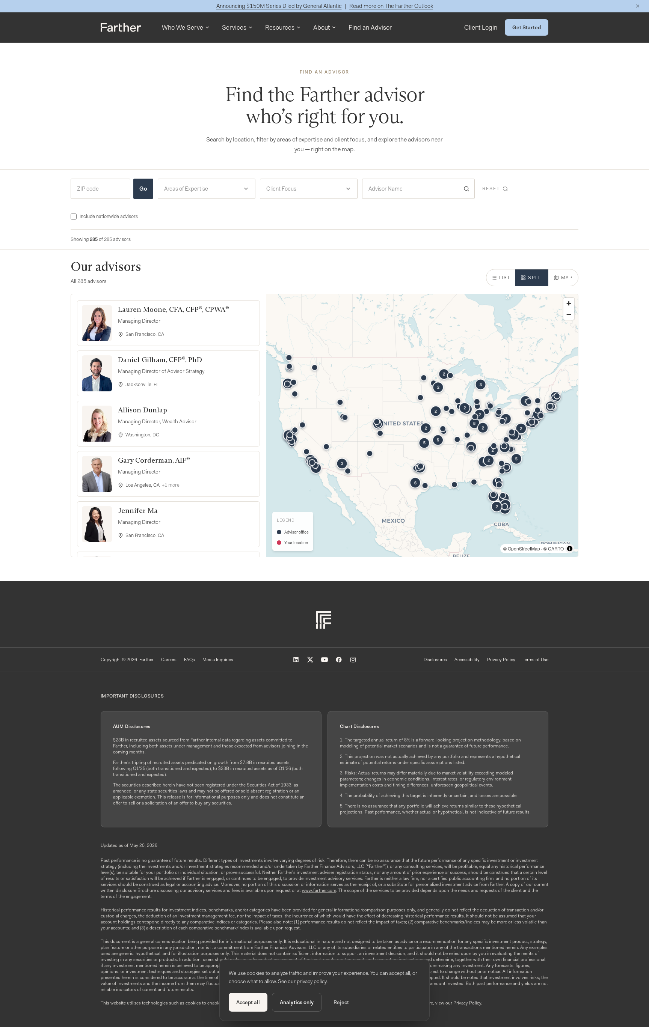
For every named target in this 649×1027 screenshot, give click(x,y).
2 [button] (444, 374)
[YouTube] (324, 659)
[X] (310, 659)
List (504, 278)
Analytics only (297, 1002)
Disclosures (435, 660)
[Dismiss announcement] (637, 6)
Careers (169, 660)
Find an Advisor (370, 27)
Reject (341, 1002)
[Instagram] (353, 659)
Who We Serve (182, 27)
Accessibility (467, 660)
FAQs (189, 660)
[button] (326, 446)
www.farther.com (319, 890)
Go (143, 188)
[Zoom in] (568, 303)
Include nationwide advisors (109, 216)
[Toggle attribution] (569, 548)
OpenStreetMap (524, 548)
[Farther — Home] (121, 27)
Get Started (526, 27)
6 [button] (415, 482)
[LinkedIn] (296, 659)
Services (234, 27)
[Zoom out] (568, 314)
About (321, 27)
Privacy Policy (501, 660)
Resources (279, 27)
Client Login (480, 27)
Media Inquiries (217, 660)
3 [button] (506, 418)
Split (535, 278)
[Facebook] (338, 659)
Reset (491, 188)
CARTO (556, 548)
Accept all (248, 1002)
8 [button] (474, 423)
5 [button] (438, 440)
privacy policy (311, 981)
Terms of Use (535, 660)
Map (567, 278)
